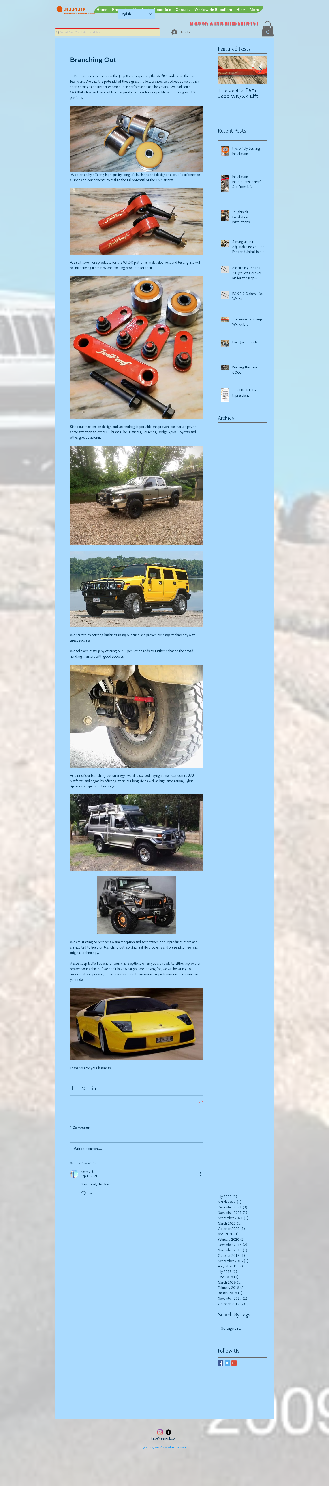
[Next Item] (260, 70)
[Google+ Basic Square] (234, 1363)
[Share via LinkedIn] (94, 1088)
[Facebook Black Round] (168, 1432)
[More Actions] (200, 1174)
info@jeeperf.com (164, 1438)
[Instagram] (160, 1432)
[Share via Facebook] (72, 1088)
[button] (267, 28)
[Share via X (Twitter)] (83, 1088)
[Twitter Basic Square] (227, 1363)
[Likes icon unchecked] (84, 1193)
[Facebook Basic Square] (220, 1363)
